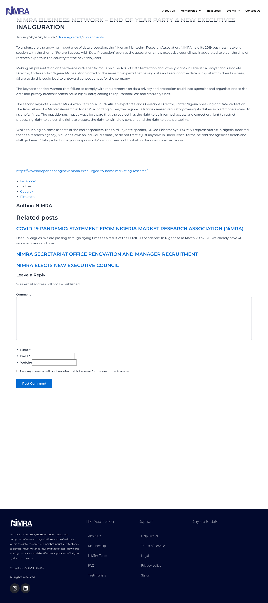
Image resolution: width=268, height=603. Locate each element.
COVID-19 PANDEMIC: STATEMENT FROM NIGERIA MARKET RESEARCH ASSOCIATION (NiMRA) (129, 228)
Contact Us (252, 10)
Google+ (26, 191)
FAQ (91, 565)
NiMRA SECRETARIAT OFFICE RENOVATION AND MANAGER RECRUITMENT (107, 254)
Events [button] (231, 10)
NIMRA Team (97, 556)
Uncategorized (69, 37)
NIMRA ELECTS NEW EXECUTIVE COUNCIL (67, 265)
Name (25, 350)
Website (26, 362)
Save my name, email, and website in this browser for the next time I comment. (76, 371)
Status (145, 575)
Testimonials (97, 575)
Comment (23, 294)
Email (25, 356)
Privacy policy (151, 565)
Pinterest (27, 197)
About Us (168, 10)
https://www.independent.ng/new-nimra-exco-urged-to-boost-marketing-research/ (82, 171)
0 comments (93, 37)
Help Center (149, 536)
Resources (214, 10)
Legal (145, 556)
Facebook (28, 181)
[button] (191, 10)
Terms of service (153, 546)
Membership (97, 546)
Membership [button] (189, 10)
